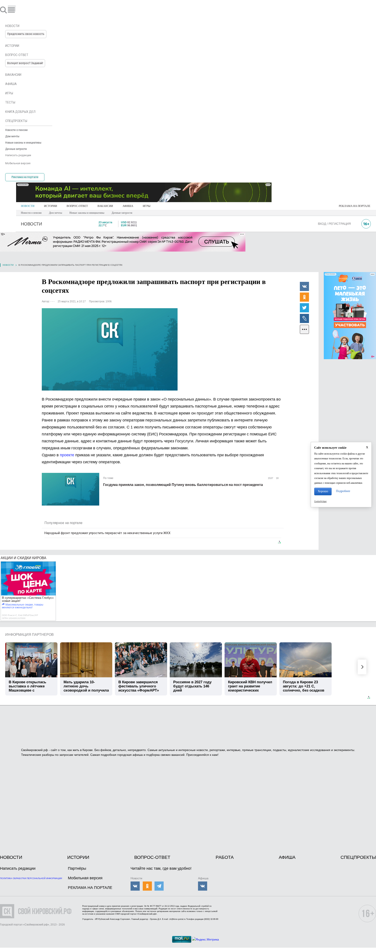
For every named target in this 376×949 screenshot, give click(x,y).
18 (277, 478)
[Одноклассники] (304, 297)
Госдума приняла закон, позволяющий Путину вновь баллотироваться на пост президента (183, 485)
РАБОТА (225, 857)
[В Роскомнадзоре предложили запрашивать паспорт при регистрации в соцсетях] (110, 349)
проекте (67, 455)
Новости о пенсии (31, 212)
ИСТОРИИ (50, 206)
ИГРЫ (146, 206)
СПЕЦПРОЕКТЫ (358, 857)
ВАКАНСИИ (105, 206)
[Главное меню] (12, 8)
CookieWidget (320, 501)
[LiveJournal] (304, 318)
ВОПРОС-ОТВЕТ (77, 206)
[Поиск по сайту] (4, 10)
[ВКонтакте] (304, 286)
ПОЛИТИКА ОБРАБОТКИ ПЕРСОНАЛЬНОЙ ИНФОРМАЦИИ (31, 878)
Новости (8, 265)
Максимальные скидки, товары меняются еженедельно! (22, 606)
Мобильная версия (85, 878)
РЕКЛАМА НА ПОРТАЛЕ (354, 206)
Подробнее (343, 491)
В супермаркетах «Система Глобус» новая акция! (28, 599)
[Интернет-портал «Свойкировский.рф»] (16, 10)
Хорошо (323, 491)
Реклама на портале (25, 177)
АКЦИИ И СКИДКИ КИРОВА (23, 558)
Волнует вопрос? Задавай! (25, 63)
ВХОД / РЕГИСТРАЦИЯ (334, 223)
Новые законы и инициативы (86, 212)
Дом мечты (55, 212)
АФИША (128, 206)
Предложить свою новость (25, 34)
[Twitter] (304, 307)
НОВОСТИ (27, 206)
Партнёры (77, 868)
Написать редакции (17, 868)
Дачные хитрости (122, 212)
